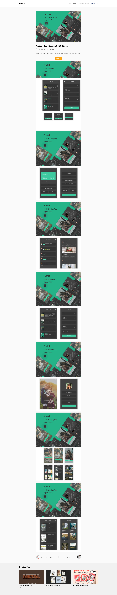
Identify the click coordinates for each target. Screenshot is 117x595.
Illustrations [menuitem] (81, 3)
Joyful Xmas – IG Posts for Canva (80, 585)
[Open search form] (97, 3)
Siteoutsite (23, 4)
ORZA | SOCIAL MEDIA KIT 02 (53, 585)
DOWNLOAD (58, 58)
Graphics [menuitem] (74, 3)
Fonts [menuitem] (70, 3)
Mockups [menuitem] (87, 3)
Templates (52, 49)
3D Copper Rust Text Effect (25, 585)
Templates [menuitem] (93, 3)
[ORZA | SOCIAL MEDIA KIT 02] (58, 577)
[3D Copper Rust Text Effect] (31, 577)
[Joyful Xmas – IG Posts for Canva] (85, 577)
